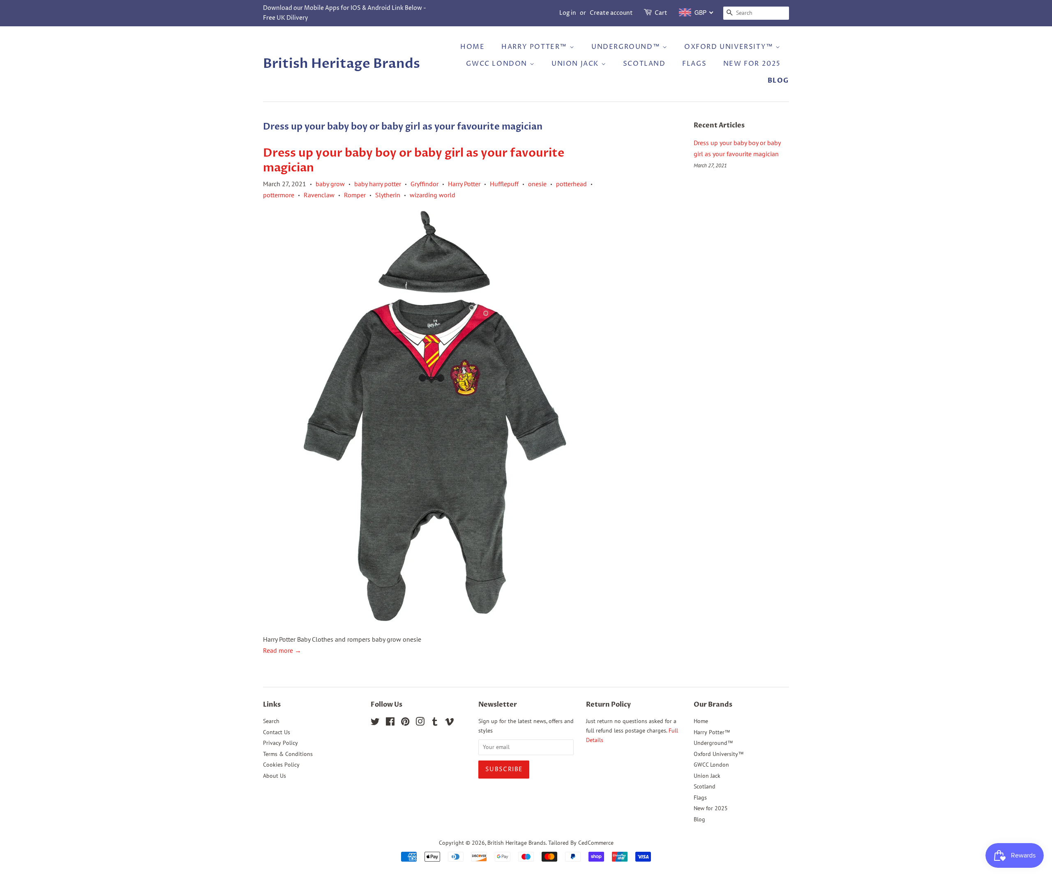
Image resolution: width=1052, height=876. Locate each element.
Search (271, 721)
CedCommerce (596, 842)
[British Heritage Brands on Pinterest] (405, 723)
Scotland (644, 63)
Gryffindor (424, 184)
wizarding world (432, 195)
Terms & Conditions (288, 754)
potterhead (571, 184)
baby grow (330, 184)
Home (472, 46)
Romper (355, 195)
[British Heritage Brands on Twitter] (375, 723)
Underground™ (626, 46)
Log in (567, 13)
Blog (778, 80)
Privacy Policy (280, 743)
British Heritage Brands (341, 64)
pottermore (278, 195)
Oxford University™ (729, 46)
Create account (611, 13)
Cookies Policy (281, 764)
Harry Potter (464, 184)
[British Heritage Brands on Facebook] (390, 723)
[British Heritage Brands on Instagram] (419, 723)
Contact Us (276, 732)
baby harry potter (377, 184)
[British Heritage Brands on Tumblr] (434, 723)
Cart (661, 13)
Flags (694, 63)
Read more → (282, 650)
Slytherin (387, 195)
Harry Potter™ (535, 46)
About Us (274, 775)
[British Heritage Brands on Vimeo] (449, 723)
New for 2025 (752, 63)
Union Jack (576, 63)
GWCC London (497, 63)
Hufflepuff (504, 184)
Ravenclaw (319, 195)
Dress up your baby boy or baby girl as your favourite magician (413, 160)
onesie (537, 184)
